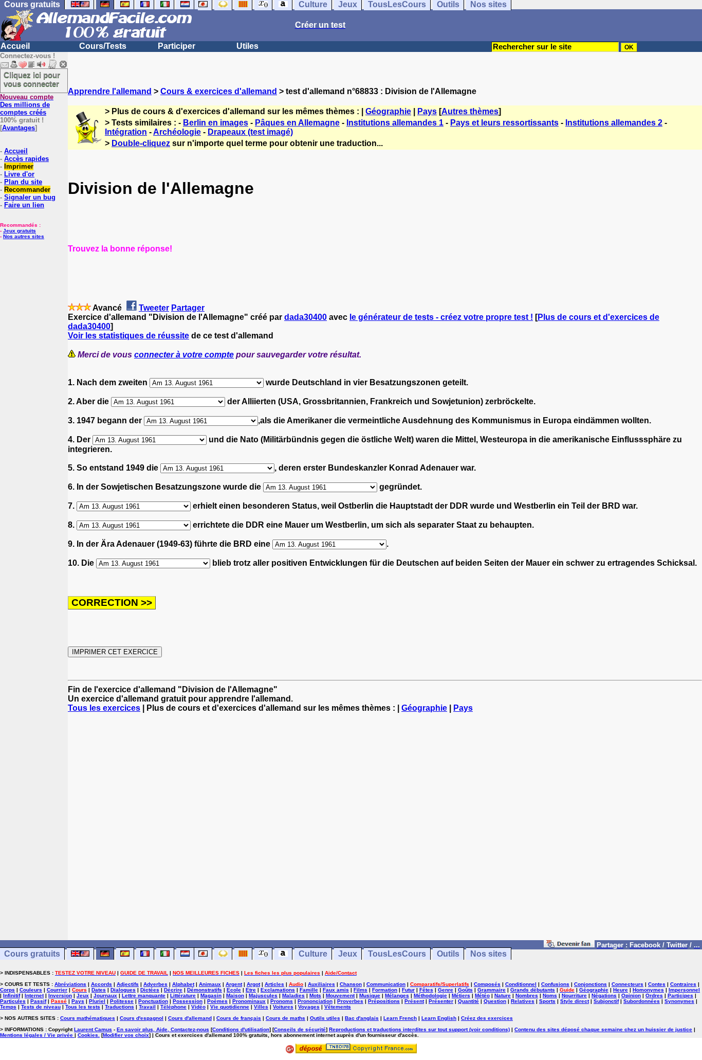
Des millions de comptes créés (26, 104)
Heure (620, 990)
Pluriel (97, 1001)
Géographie (388, 111)
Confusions (555, 984)
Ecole (234, 990)
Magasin (210, 995)
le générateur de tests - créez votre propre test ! (441, 317)
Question (495, 1001)
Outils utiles (325, 1018)
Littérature (183, 995)
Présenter (441, 1001)
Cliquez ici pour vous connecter (32, 79)
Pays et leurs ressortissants (504, 122)
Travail (147, 1007)
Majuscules (263, 995)
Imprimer (18, 166)
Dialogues (123, 990)
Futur (408, 990)
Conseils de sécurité (300, 1029)
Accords (101, 984)
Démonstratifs (204, 990)
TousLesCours (397, 953)
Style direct (574, 1001)
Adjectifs (128, 984)
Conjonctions (590, 984)
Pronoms (281, 1001)
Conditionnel (521, 984)
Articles (274, 984)
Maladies (293, 995)
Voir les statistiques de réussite (128, 335)
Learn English (438, 1018)
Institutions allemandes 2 (613, 122)
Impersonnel (684, 990)
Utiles (247, 46)
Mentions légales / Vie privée (37, 1035)
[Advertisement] (385, 831)
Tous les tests (82, 1007)
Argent (234, 984)
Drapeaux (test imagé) (250, 132)
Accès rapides (26, 159)
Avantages (18, 128)
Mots (315, 995)
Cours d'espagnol (141, 1018)
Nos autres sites (23, 236)
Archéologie (177, 132)
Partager (188, 307)
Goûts (465, 990)
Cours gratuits (32, 953)
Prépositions (384, 1001)
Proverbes (350, 1001)
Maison (235, 995)
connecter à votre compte (184, 354)
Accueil (15, 46)
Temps (8, 1007)
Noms (550, 995)
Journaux (105, 995)
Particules (13, 1001)
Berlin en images (215, 122)
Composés (487, 984)
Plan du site (23, 182)
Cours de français (238, 1018)
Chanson (351, 984)
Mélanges (397, 995)
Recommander (27, 189)
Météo (482, 995)
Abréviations (70, 984)
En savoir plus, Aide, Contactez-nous (163, 1029)
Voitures (283, 1007)
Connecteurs (627, 984)
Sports (547, 1001)
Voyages (309, 1007)
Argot (253, 984)
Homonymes (648, 990)
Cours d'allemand (190, 1018)
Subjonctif (606, 1001)
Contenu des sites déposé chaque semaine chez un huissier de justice (603, 1029)
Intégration (126, 132)
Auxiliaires (321, 984)
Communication (385, 984)
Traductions (119, 1007)
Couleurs (31, 990)
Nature (502, 995)
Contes (657, 984)
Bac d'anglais (362, 1018)
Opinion (631, 995)
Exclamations (278, 990)
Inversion (60, 995)
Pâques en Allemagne (297, 122)
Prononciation (315, 1001)
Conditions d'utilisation (240, 1029)
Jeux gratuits (19, 230)
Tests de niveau (41, 1007)
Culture (313, 953)
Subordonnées (641, 1001)
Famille (309, 990)
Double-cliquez (141, 143)
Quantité (468, 1001)
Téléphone (173, 1007)
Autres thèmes (469, 111)
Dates (98, 990)
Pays (427, 111)
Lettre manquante (143, 995)
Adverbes (155, 984)
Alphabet (183, 984)
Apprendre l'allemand (110, 91)
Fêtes (426, 990)
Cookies (88, 1035)
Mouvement (340, 995)
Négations (604, 995)
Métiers (461, 995)
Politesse (122, 1001)
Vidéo (198, 1007)
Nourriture (574, 995)
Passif (38, 1001)
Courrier (57, 990)
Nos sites (488, 953)
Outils (448, 953)
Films (360, 990)
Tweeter (154, 307)
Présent (414, 1001)
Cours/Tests (102, 46)
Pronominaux (249, 1001)
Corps (7, 990)
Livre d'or (19, 174)
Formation (384, 990)
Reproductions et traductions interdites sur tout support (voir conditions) (419, 1029)
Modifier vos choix (126, 1035)
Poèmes (217, 1001)
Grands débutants (532, 990)
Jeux (347, 953)
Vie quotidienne (229, 1007)
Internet (34, 995)
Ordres (654, 995)
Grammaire (491, 990)
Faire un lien (24, 205)
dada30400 (305, 317)
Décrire (173, 990)
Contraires (683, 984)
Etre (251, 990)
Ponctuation (153, 1001)
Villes (261, 1007)
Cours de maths (285, 1018)
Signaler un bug (30, 197)
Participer (176, 46)
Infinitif (11, 995)
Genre (445, 990)
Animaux (210, 984)
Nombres (526, 995)
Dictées (149, 990)
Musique (369, 995)
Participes (680, 995)
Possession (187, 1001)
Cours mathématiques (87, 1018)
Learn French (400, 1018)
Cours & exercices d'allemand (218, 91)
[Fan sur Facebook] (569, 944)
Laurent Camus (93, 1029)
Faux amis (336, 990)
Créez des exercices (487, 1018)
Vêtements (337, 1007)
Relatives (522, 1001)
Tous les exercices (104, 708)
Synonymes (679, 1001)
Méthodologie (430, 995)
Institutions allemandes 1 (395, 122)
